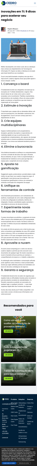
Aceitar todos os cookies (9, 463)
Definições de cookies (24, 463)
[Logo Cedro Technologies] (9, 3)
